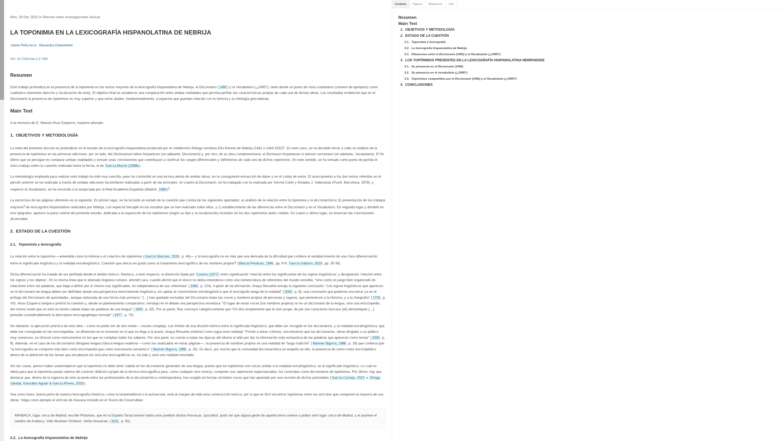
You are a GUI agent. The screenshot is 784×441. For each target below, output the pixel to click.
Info (451, 4)
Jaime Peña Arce (23, 45)
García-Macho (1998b (122, 166)
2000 (288, 292)
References (435, 4)
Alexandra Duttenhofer (56, 45)
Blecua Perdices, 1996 (256, 263)
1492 (223, 87)
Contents (400, 4)
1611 (115, 421)
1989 (162, 189)
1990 (194, 286)
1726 (376, 298)
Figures (417, 4)
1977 (118, 315)
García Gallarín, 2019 (305, 263)
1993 (139, 309)
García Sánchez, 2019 (162, 256)
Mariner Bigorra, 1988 (329, 343)
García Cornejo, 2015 (348, 378)
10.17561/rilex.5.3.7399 (32, 58)
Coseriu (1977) (207, 274)
